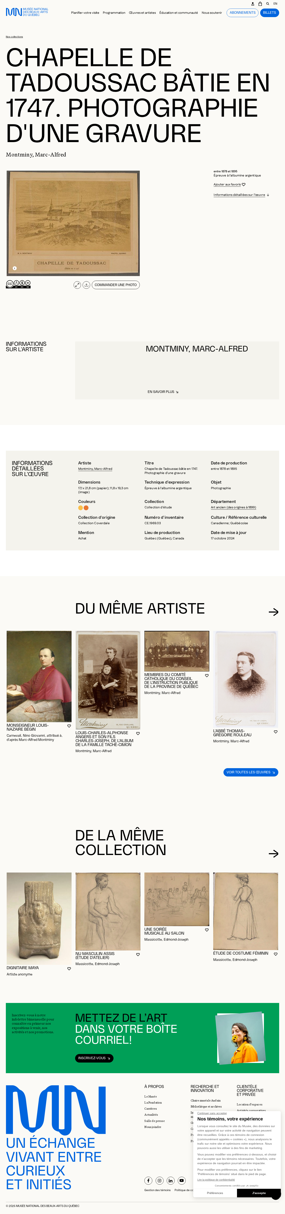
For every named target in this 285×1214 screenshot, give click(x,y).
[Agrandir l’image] (77, 285)
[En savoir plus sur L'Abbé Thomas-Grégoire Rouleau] (245, 679)
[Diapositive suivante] (273, 612)
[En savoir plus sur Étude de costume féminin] (245, 911)
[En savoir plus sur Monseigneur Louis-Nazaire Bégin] (39, 676)
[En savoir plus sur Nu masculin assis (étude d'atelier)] (108, 912)
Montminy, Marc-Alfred (95, 469)
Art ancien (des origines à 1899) (233, 507)
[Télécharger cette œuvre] (86, 285)
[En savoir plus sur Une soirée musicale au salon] (176, 899)
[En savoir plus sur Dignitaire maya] (39, 919)
